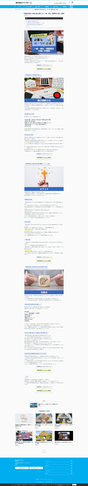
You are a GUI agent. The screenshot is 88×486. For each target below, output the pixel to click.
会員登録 (46, 6)
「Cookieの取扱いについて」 (61, 484)
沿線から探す (37, 6)
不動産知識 (25, 15)
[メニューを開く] (72, 7)
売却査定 (65, 6)
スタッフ (46, 463)
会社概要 (46, 473)
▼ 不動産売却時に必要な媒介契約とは (32, 21)
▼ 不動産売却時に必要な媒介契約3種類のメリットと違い (35, 22)
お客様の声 (47, 465)
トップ (19, 6)
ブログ (46, 468)
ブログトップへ (44, 452)
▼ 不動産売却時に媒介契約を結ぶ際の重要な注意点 (34, 24)
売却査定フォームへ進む (44, 68)
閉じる (74, 484)
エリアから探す (28, 6)
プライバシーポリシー (43, 479)
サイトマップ (50, 479)
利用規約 (37, 479)
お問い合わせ (55, 6)
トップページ (47, 460)
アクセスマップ (47, 470)
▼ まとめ (27, 26)
